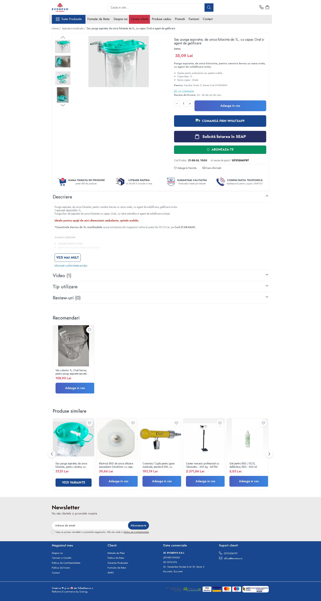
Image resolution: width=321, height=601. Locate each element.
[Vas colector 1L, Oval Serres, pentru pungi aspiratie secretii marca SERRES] (73, 345)
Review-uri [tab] (67, 297)
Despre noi (121, 19)
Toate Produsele (71, 19)
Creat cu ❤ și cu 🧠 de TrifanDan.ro (72, 588)
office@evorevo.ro (232, 558)
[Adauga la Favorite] (89, 330)
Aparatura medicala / (74, 28)
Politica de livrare (61, 567)
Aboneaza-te (222, 149)
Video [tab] (62, 275)
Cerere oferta (139, 19)
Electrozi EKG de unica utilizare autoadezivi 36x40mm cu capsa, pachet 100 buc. (116, 465)
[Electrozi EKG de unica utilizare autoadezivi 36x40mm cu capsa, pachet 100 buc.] (117, 439)
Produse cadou (161, 19)
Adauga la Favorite (186, 168)
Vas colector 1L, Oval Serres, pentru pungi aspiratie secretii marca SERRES (71, 372)
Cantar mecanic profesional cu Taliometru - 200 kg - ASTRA (202, 465)
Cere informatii (213, 168)
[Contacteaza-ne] (261, 7)
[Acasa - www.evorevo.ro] (70, 7)
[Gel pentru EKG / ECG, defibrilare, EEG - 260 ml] (247, 439)
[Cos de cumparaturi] (267, 7)
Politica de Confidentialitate (136, 532)
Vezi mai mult (67, 257)
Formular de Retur (98, 19)
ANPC (111, 572)
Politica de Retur (116, 558)
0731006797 (230, 553)
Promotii (180, 19)
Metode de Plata (116, 553)
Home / (56, 28)
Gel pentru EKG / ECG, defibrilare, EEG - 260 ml (243, 465)
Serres (177, 48)
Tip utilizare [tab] (65, 286)
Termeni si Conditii (61, 558)
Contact (208, 19)
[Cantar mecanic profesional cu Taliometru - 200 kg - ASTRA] (204, 439)
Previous (62, 38)
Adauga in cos (230, 106)
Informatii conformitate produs (71, 265)
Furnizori (194, 19)
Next (62, 105)
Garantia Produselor (118, 563)
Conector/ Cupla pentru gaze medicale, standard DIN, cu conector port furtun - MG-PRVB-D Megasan (160, 465)
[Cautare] (209, 7)
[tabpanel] (118, 61)
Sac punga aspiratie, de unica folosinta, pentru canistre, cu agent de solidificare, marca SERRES (71, 465)
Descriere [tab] (62, 196)
